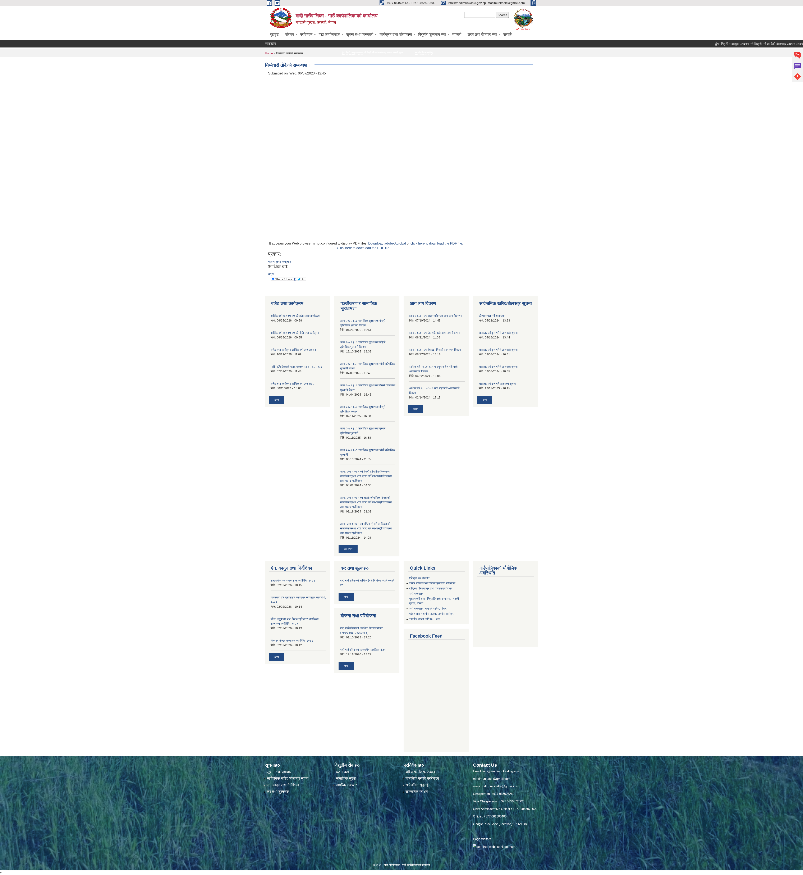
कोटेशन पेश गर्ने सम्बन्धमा (491, 316)
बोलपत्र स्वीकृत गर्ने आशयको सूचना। (498, 383)
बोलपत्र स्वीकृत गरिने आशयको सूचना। (499, 332)
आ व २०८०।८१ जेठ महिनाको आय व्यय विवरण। (434, 332)
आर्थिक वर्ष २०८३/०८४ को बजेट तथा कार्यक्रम (295, 316)
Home (269, 53)
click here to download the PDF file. (436, 243)
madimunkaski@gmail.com (491, 778)
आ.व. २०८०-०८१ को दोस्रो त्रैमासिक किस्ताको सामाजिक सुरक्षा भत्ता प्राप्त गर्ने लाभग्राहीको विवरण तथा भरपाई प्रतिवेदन (366, 502)
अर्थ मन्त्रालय (416, 593)
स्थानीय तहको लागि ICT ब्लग (424, 619)
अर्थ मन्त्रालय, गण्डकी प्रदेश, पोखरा (428, 608)
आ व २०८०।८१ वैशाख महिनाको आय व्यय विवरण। (436, 349)
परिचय (289, 34)
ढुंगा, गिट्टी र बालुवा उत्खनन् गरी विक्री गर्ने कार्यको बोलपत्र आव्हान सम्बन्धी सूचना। (716, 44)
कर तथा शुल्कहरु (278, 792)
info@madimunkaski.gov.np (501, 771)
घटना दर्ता (342, 772)
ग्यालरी (456, 34)
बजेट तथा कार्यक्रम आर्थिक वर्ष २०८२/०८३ (293, 349)
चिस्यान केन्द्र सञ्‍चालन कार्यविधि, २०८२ (292, 640)
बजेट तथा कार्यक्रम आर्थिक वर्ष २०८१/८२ (292, 383)
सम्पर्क (507, 34)
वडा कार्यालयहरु (329, 34)
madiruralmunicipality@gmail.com (496, 786)
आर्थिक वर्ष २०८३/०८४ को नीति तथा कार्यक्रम (295, 332)
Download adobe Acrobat (387, 243)
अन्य (276, 400)
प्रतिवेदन (306, 34)
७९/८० (272, 274)
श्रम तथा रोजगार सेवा (482, 34)
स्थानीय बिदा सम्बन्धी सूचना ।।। (293, 52)
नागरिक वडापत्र (346, 785)
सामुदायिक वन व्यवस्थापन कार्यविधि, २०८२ (293, 580)
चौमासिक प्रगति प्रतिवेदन (422, 778)
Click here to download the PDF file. (363, 248)
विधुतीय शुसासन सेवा (432, 34)
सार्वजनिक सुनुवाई (416, 785)
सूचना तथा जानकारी (359, 34)
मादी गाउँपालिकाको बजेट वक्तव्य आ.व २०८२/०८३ (296, 366)
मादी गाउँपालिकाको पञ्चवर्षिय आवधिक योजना (363, 649)
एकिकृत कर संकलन (419, 578)
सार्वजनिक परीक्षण (416, 792)
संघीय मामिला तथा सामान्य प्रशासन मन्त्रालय (432, 583)
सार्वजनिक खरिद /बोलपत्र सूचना (287, 778)
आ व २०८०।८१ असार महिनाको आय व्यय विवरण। (435, 316)
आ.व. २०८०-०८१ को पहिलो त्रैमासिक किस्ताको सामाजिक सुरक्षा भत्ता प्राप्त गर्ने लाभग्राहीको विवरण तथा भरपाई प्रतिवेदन (366, 528)
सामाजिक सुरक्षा (346, 778)
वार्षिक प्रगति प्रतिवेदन (420, 772)
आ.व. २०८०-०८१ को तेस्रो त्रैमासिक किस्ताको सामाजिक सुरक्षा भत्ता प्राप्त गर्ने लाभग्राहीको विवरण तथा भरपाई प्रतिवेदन (366, 476)
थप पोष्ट (348, 549)
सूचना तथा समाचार (279, 261)
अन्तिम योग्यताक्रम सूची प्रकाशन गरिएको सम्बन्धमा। (398, 52)
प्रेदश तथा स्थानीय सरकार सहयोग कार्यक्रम (432, 613)
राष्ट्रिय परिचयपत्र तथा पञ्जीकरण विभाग (430, 588)
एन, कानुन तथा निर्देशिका (283, 785)
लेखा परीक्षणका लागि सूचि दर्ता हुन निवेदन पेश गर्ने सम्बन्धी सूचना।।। (342, 52)
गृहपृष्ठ (274, 34)
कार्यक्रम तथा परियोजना (396, 34)
